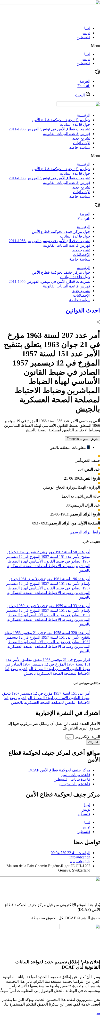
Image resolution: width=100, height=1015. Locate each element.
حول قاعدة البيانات (75, 124)
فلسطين (83, 37)
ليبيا (87, 28)
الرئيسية (83, 115)
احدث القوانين (83, 310)
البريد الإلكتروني (87, 737)
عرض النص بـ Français (82, 439)
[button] (50, 46)
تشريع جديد (81, 138)
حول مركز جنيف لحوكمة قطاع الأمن (61, 120)
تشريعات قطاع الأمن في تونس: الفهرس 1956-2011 (49, 129)
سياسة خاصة (79, 147)
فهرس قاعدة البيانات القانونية (66, 134)
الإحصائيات (81, 143)
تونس (86, 33)
